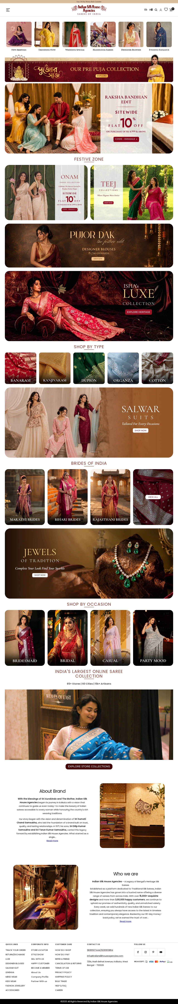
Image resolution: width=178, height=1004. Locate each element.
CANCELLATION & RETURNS (68, 963)
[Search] (156, 10)
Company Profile (39, 976)
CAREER (59, 990)
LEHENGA (10, 972)
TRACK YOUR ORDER (16, 950)
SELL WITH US (37, 959)
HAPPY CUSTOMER (40, 963)
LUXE (8, 959)
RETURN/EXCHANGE (15, 954)
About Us (36, 972)
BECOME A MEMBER (40, 967)
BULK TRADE (61, 981)
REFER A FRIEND (62, 959)
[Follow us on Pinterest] (153, 952)
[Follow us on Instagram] (145, 952)
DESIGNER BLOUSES (15, 963)
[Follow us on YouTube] (161, 952)
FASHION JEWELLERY (15, 985)
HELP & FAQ (60, 985)
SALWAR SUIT (12, 967)
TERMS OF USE (62, 967)
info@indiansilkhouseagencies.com (105, 955)
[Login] (161, 10)
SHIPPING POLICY (63, 976)
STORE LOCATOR (39, 950)
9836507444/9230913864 (100, 950)
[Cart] (171, 9)
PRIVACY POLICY (63, 972)
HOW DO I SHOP (63, 950)
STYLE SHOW (37, 954)
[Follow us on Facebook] (138, 952)
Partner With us (39, 981)
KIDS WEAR (11, 981)
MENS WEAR (11, 976)
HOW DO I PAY (62, 954)
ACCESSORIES (12, 990)
